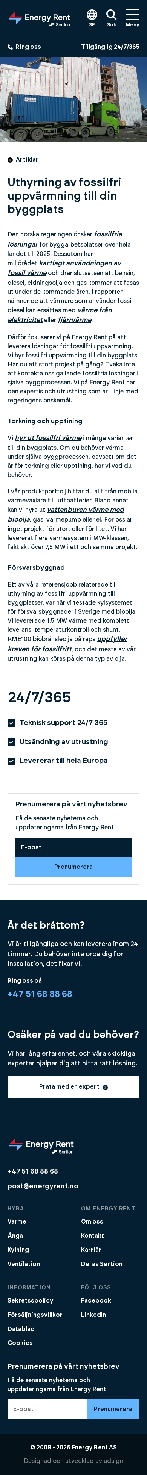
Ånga (15, 1236)
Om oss (92, 1222)
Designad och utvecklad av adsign (73, 1461)
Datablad (21, 1329)
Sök (111, 25)
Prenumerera (73, 867)
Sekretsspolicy (31, 1301)
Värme (17, 1222)
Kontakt (92, 1236)
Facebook (96, 1301)
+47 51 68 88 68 (40, 994)
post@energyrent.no (43, 1186)
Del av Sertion (101, 1264)
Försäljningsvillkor (35, 1315)
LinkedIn (93, 1315)
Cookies (20, 1343)
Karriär (91, 1250)
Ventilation (24, 1264)
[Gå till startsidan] (40, 18)
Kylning (18, 1250)
